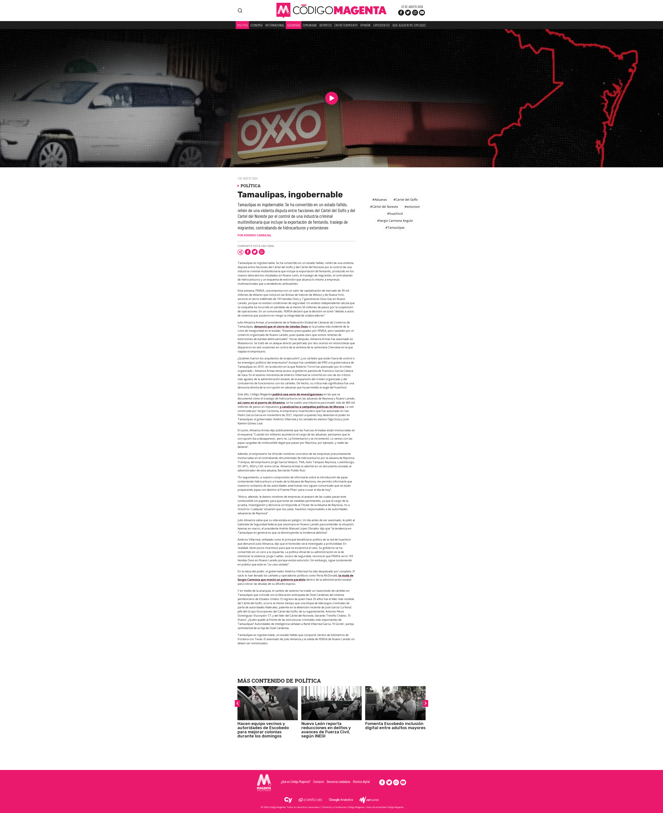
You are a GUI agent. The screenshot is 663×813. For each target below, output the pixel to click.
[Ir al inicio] (331, 10)
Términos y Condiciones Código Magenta (343, 807)
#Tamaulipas (395, 227)
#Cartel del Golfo (405, 199)
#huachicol (395, 213)
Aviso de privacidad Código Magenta (384, 807)
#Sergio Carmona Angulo (395, 221)
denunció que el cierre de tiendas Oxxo (281, 326)
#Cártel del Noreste (384, 207)
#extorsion (412, 207)
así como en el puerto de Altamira (261, 403)
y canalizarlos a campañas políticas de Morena (311, 407)
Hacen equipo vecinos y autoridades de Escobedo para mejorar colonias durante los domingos (263, 729)
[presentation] (237, 703)
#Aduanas (379, 199)
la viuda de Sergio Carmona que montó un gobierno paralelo (295, 578)
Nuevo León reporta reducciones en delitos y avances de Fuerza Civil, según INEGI (326, 729)
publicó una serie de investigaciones (297, 394)
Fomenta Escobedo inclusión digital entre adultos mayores (395, 725)
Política (308, 680)
